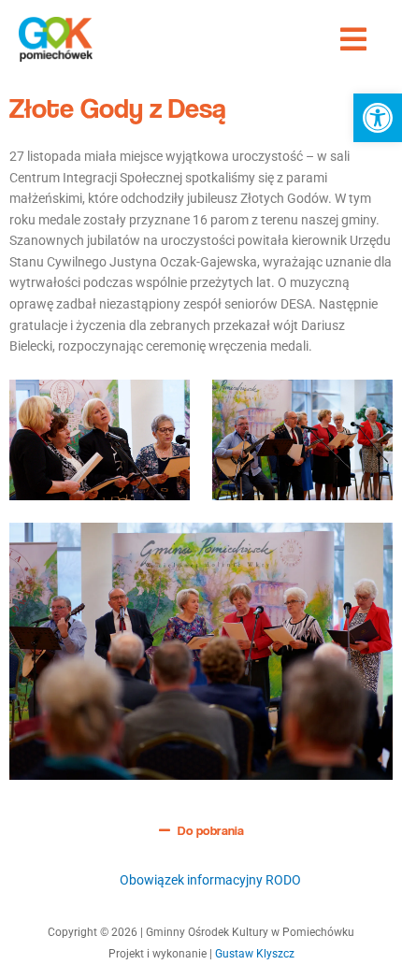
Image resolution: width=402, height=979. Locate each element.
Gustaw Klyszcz (254, 953)
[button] (377, 118)
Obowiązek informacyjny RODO (210, 879)
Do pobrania (211, 830)
